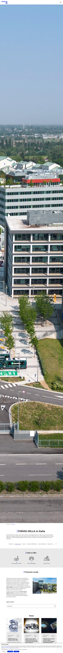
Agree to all (10, 651)
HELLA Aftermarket (42, 544)
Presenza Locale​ (18, 544)
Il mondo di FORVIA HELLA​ (32, 544)
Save (4, 651)
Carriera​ (23, 544)
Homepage (8, 524)
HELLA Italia (13, 524)
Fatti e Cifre (11, 544)
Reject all (16, 651)
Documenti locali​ (50, 544)
